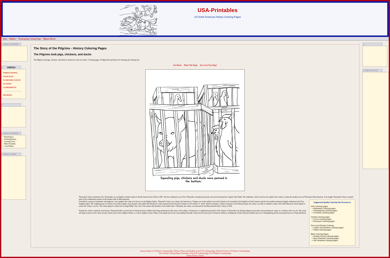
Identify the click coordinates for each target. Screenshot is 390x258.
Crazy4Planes (9, 146)
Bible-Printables (10, 144)
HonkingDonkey (10, 139)
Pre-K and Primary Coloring (322, 225)
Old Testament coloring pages (325, 240)
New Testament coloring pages (326, 238)
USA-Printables (218, 10)
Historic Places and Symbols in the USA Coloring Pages (195, 251)
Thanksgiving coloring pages (325, 211)
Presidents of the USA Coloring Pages (195, 253)
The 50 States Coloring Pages (170, 253)
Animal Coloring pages (320, 217)
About (201, 255)
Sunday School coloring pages (326, 236)
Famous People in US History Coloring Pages (157, 251)
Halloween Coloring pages (324, 208)
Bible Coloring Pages (320, 234)
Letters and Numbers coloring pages (328, 228)
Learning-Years (9, 141)
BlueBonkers (9, 137)
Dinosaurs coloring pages (324, 221)
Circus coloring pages (322, 219)
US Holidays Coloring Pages (220, 253)
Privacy (195, 255)
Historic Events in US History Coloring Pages (233, 251)
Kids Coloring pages (319, 206)
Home (189, 255)
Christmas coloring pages (324, 213)
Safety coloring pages (322, 230)
